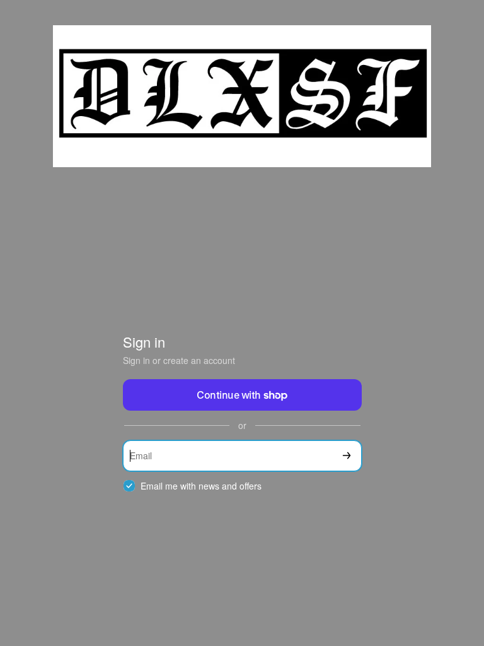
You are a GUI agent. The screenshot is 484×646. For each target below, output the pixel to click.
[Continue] (346, 456)
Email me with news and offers (201, 486)
